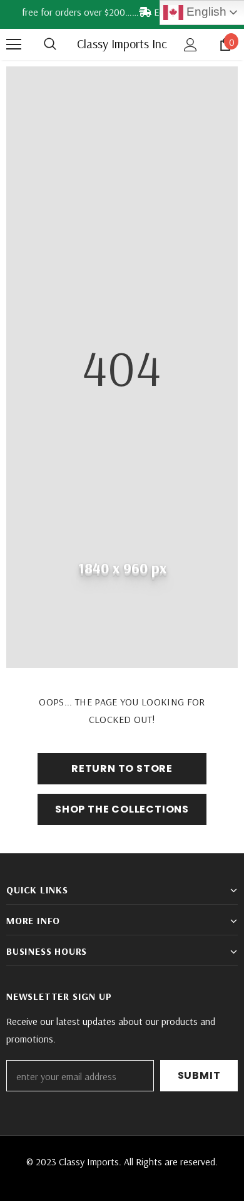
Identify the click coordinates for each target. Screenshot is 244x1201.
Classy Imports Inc (122, 43)
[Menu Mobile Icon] (13, 44)
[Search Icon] (62, 44)
